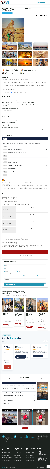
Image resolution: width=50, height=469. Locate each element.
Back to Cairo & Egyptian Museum (12, 171)
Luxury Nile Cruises (29, 455)
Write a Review (7, 367)
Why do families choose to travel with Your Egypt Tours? (13, 395)
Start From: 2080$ (42, 15)
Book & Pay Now (25, 252)
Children (25, 273)
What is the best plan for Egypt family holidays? (12, 392)
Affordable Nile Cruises (30, 452)
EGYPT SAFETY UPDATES (22, 445)
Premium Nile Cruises (30, 460)
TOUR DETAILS (5, 324)
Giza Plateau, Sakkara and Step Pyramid (13, 149)
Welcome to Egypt (9, 138)
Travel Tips (39, 445)
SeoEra (3, 467)
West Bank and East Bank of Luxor (12, 155)
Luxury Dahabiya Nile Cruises (30, 458)
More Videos (24, 427)
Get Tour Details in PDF (7, 12)
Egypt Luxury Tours (6, 452)
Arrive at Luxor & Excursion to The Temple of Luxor (15, 152)
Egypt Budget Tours (6, 460)
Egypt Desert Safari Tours (7, 457)
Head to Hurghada (9, 159)
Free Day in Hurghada (10, 168)
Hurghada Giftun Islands (10, 162)
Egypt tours (26, 385)
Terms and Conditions (12, 445)
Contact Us (42, 467)
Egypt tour (12, 92)
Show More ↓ (6, 403)
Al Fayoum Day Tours (18, 452)
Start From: (8, 311)
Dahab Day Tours (18, 457)
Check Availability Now (10, 284)
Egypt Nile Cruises (6, 455)
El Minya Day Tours (18, 460)
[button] (44, 341)
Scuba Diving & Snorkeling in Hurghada (13, 165)
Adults (10, 273)
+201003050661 (32, 437)
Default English (41, 2)
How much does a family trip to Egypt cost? (11, 400)
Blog (37, 467)
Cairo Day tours (17, 455)
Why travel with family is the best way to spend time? (13, 397)
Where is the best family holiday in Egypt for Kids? (12, 382)
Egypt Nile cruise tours (16, 389)
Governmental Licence (32, 445)
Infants (39, 273)
